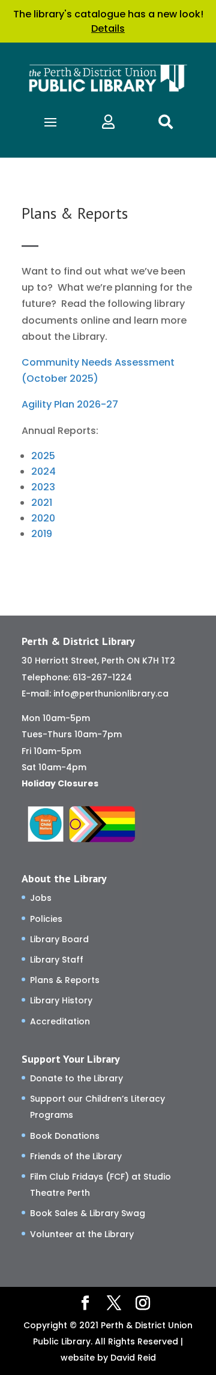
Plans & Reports (65, 980)
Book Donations (65, 1136)
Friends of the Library (76, 1156)
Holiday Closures (60, 783)
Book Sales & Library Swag (87, 1213)
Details (108, 28)
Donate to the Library (76, 1078)
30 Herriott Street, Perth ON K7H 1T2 (98, 661)
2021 (41, 502)
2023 (43, 487)
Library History (61, 1000)
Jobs (41, 898)
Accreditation (60, 1021)
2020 (43, 518)
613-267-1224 (102, 677)
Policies (46, 919)
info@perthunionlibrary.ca (111, 693)
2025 (43, 456)
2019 (41, 534)
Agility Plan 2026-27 (70, 404)
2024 (43, 471)
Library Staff (56, 960)
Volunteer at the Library (82, 1234)
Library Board (59, 939)
